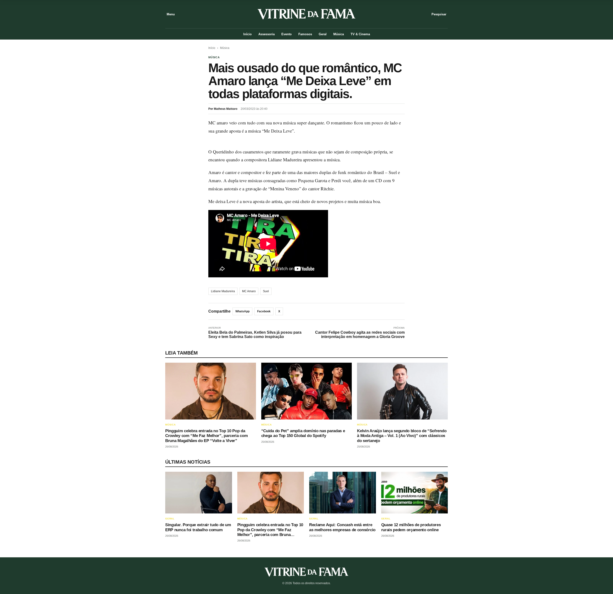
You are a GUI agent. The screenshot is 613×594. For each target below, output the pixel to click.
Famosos (305, 34)
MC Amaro (249, 291)
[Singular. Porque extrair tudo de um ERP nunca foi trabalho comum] (198, 492)
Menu (171, 14)
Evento (286, 34)
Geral (323, 34)
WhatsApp (242, 311)
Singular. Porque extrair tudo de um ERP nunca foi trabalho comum (198, 527)
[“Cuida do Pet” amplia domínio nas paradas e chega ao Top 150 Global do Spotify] (306, 391)
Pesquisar (438, 14)
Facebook (264, 311)
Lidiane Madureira (223, 291)
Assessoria (266, 34)
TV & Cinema (360, 34)
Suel (266, 291)
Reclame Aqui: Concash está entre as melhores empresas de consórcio (342, 527)
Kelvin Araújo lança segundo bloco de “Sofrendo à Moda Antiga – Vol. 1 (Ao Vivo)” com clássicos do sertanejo (401, 436)
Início (247, 34)
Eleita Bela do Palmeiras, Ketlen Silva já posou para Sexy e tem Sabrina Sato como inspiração (254, 334)
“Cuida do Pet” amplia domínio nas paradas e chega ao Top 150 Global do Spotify (303, 433)
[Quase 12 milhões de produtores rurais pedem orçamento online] (414, 492)
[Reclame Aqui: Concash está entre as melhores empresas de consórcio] (342, 492)
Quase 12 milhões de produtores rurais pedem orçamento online (411, 527)
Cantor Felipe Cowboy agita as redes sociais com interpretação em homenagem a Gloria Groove (360, 334)
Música (338, 34)
